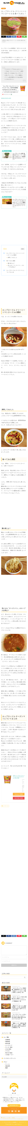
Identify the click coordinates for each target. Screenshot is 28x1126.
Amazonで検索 (19, 794)
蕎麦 (6, 1068)
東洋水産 (7, 1043)
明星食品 (7, 1041)
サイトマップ (21, 1122)
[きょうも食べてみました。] (14, 4)
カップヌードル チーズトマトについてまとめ (15, 271)
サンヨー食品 (8, 1047)
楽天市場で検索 (19, 798)
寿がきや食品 (8, 1052)
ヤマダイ (7, 1051)
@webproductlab (8, 1098)
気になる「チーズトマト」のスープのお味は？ (16, 266)
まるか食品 (8, 1049)
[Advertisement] (14, 228)
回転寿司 (7, 1066)
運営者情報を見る (14, 1105)
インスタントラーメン (10, 1058)
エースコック (8, 1045)
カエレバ (23, 783)
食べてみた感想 (11, 260)
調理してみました (12, 257)
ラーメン (7, 1064)
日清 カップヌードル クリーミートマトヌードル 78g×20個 (18, 777)
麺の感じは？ (11, 263)
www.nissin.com (6, 98)
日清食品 (3, 8)
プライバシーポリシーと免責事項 (10, 1122)
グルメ (5, 1061)
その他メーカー (9, 1054)
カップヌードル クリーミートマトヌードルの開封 (15, 254)
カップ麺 (6, 1037)
